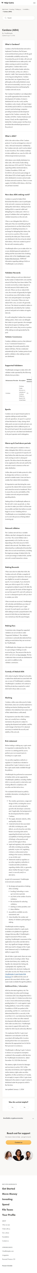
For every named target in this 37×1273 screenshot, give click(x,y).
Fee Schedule (22, 655)
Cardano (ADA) (7, 11)
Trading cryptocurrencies (21, 9)
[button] (12, 1107)
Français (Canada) (7, 1265)
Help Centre (5, 9)
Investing (12, 9)
